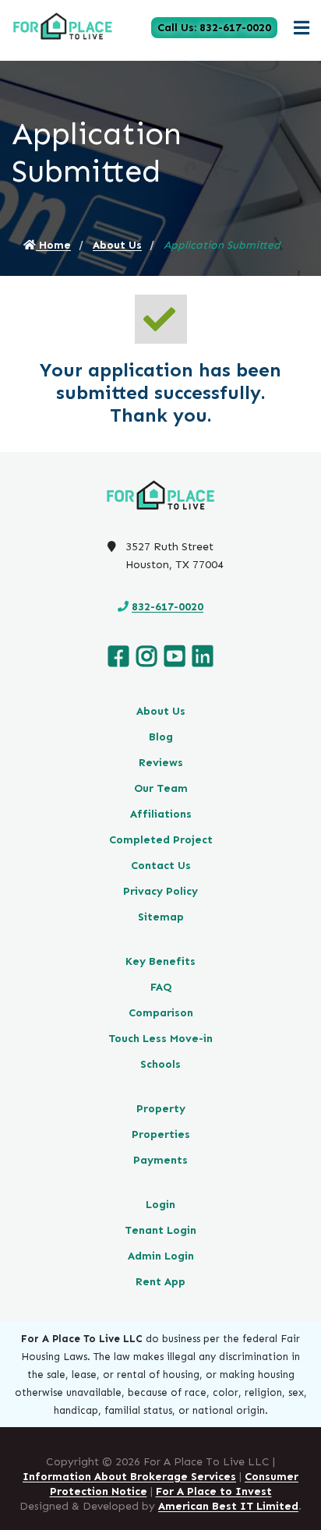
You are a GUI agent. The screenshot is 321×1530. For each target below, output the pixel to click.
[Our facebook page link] (118, 657)
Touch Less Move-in (160, 1038)
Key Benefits (160, 961)
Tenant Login (160, 1230)
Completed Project (161, 839)
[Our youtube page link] (174, 657)
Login (160, 1204)
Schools (160, 1064)
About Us (117, 245)
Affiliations (161, 814)
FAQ (160, 987)
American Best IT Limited (228, 1506)
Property (160, 1108)
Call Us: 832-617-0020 (214, 27)
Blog (161, 737)
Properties (161, 1134)
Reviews (161, 762)
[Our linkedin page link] (202, 657)
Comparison (161, 1012)
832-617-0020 (167, 606)
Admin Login (161, 1256)
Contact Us (161, 865)
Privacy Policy (160, 891)
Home (53, 245)
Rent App (160, 1281)
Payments (160, 1160)
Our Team (161, 788)
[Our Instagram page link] (146, 657)
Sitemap (161, 917)
